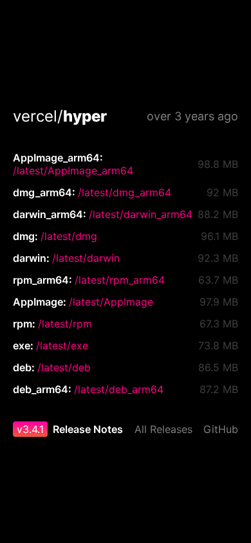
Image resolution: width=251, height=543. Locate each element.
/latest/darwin (86, 258)
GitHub (220, 429)
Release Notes (88, 429)
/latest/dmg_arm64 (124, 192)
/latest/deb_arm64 (118, 389)
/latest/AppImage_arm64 (73, 170)
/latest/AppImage (111, 301)
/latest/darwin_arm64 (140, 214)
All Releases (163, 429)
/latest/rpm (65, 323)
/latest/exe (62, 345)
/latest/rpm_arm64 (120, 279)
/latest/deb (64, 367)
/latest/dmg (69, 236)
